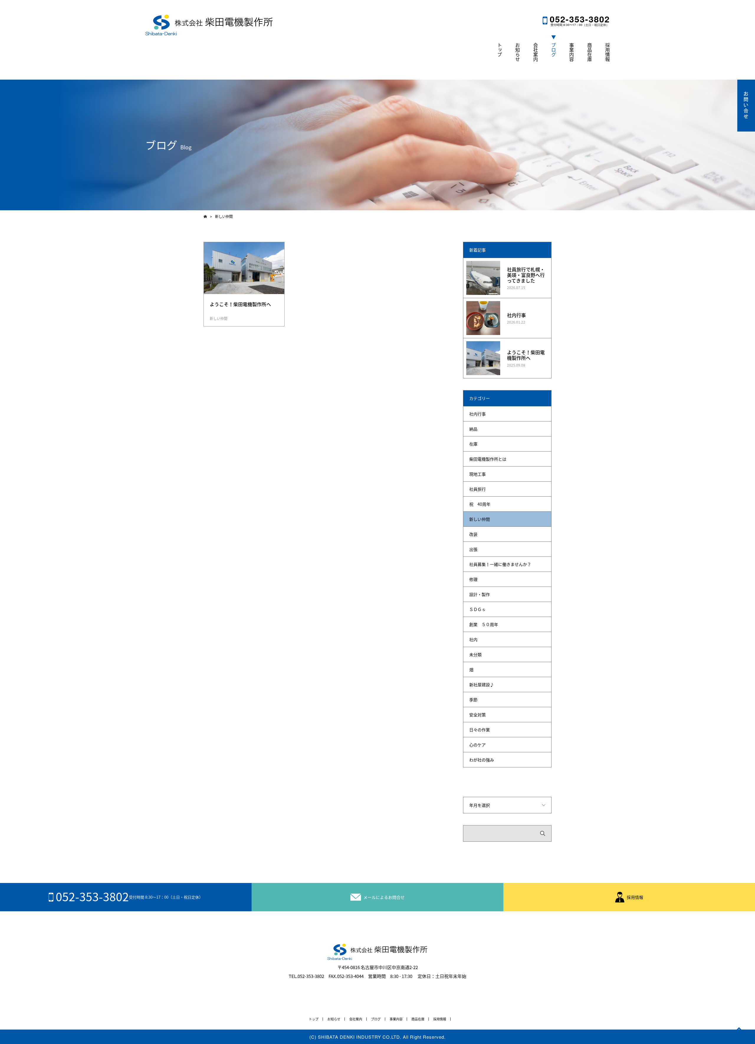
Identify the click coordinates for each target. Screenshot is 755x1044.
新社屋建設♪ (481, 684)
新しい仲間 (218, 318)
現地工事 (477, 474)
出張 (473, 549)
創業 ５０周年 (483, 624)
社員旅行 (477, 489)
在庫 (473, 444)
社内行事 (516, 315)
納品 (473, 429)
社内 (473, 639)
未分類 (475, 654)
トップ (499, 50)
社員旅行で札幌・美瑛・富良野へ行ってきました (526, 275)
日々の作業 (479, 730)
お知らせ (517, 52)
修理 (473, 579)
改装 (473, 534)
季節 (473, 699)
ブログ (553, 50)
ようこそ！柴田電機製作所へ (526, 355)
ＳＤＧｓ (477, 609)
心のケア (477, 745)
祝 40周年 (479, 504)
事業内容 (571, 52)
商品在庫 (589, 52)
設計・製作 (479, 594)
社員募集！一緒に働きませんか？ (500, 564)
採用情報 (607, 52)
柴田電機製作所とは (487, 459)
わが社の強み (481, 760)
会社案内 (535, 52)
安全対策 (477, 715)
